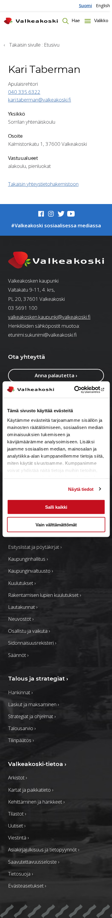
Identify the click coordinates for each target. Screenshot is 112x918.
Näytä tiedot (80, 488)
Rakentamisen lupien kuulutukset (44, 594)
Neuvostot (20, 618)
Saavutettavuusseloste (33, 861)
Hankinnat (20, 692)
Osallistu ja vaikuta (29, 630)
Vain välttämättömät (56, 524)
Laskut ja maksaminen (33, 704)
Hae (75, 20)
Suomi (85, 5)
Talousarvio (22, 728)
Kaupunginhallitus (28, 558)
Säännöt (18, 655)
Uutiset (16, 825)
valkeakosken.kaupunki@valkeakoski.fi (49, 316)
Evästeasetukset (27, 885)
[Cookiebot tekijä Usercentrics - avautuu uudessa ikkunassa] (79, 389)
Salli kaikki (56, 507)
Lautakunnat (22, 606)
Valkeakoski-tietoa (37, 764)
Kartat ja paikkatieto (30, 789)
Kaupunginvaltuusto (30, 570)
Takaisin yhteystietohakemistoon (43, 183)
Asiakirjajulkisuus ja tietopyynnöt (43, 849)
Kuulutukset (22, 583)
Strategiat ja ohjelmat (32, 716)
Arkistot (17, 777)
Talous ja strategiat (38, 678)
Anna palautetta (56, 375)
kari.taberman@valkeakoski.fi (39, 99)
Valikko (100, 20)
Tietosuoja (20, 873)
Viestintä (18, 837)
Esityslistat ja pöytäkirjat (35, 546)
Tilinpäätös (21, 740)
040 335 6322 (24, 91)
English (103, 5)
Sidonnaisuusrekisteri (32, 642)
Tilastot (17, 813)
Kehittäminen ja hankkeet (36, 801)
